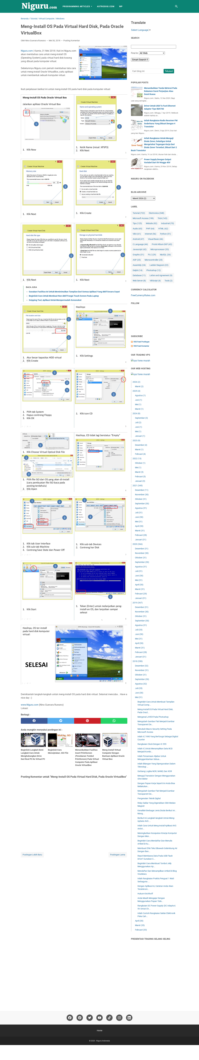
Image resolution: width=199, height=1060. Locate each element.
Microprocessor (159, 249)
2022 (137, 458)
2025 (136, 391)
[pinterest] (87, 721)
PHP (150, 228)
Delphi (137, 270)
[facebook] (34, 721)
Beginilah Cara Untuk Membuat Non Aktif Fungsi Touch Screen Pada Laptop (64, 296)
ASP (137, 260)
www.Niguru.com (29, 704)
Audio (137, 228)
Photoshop (153, 270)
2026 (136, 382)
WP (121, 6)
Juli (138, 422)
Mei (138, 404)
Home (99, 1030)
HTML (163, 228)
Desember (141, 445)
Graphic (138, 254)
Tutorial (139, 213)
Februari (140, 454)
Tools (168, 280)
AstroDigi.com (105, 6)
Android (138, 239)
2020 (138, 544)
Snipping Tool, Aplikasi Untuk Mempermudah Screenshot (55, 300)
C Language (140, 244)
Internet (150, 234)
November (142, 494)
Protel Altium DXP (162, 244)
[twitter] (60, 721)
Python (165, 234)
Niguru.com (27, 50)
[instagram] (119, 1018)
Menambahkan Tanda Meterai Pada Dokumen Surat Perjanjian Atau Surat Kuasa (160, 91)
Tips (137, 223)
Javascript (140, 249)
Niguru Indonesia (103, 1041)
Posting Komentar (71, 40)
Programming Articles (76, 6)
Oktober (140, 463)
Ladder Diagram (159, 265)
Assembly (139, 265)
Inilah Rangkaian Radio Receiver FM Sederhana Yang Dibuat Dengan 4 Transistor (160, 123)
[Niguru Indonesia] (39, 6)
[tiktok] (109, 1018)
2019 (138, 602)
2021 (138, 485)
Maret (139, 386)
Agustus (140, 395)
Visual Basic (155, 239)
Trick (162, 218)
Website (151, 223)
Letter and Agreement (161, 275)
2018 (138, 661)
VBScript (155, 280)
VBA (137, 234)
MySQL (165, 254)
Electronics (156, 213)
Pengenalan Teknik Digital (149, 798)
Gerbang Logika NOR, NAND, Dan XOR (155, 771)
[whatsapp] (114, 721)
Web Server (139, 280)
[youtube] (99, 1018)
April (139, 526)
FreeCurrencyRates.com (143, 295)
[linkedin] (129, 1018)
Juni (138, 400)
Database (139, 275)
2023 (136, 440)
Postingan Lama (117, 854)
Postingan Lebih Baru (32, 854)
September (141, 418)
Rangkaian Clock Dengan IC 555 (152, 744)
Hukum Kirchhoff (145, 893)
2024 (136, 413)
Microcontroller (154, 260)
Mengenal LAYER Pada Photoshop (153, 717)
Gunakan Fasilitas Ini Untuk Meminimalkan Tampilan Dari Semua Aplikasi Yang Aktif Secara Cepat (74, 292)
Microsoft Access (143, 218)
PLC (152, 254)
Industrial (167, 223)
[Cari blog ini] (176, 6)
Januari (140, 436)
